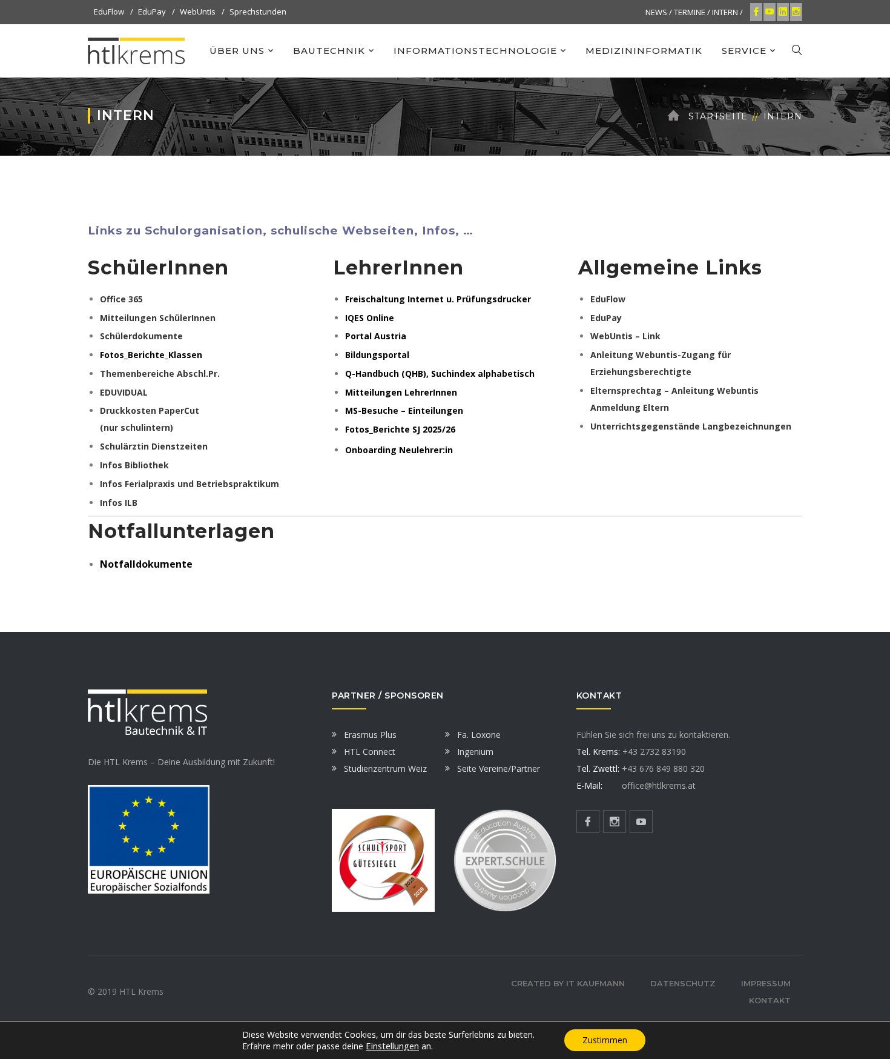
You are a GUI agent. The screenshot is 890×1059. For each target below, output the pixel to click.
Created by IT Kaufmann (568, 983)
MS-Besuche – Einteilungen (404, 410)
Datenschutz (683, 983)
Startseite (718, 116)
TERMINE (689, 12)
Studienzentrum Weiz (385, 768)
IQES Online (369, 318)
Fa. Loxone (479, 734)
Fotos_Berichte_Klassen (151, 354)
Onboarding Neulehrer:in (399, 450)
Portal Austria (375, 336)
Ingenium (475, 751)
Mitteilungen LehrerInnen (401, 392)
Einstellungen (392, 1045)
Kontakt (770, 1000)
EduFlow (109, 11)
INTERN (725, 12)
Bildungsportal (377, 354)
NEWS (656, 12)
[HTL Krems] (136, 50)
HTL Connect (369, 751)
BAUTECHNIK (329, 50)
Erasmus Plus (370, 734)
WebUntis (198, 11)
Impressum (766, 983)
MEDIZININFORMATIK (643, 50)
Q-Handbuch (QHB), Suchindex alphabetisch (440, 373)
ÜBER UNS (237, 50)
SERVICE (744, 50)
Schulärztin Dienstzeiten (154, 446)
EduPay (152, 11)
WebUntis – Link (625, 336)
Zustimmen (604, 1040)
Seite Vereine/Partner (498, 768)
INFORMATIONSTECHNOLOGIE (475, 50)
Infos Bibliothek (134, 465)
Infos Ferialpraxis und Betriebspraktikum (189, 484)
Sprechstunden (257, 11)
